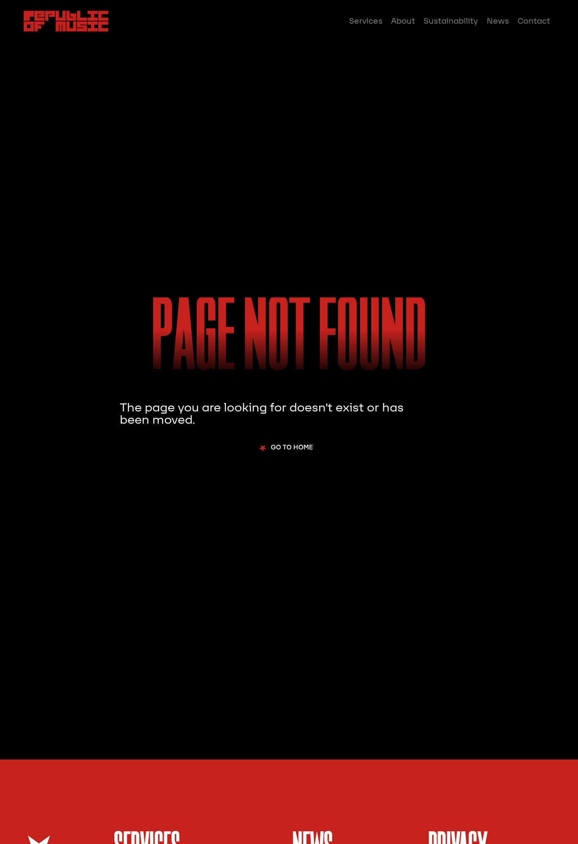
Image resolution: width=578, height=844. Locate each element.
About (403, 21)
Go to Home (292, 447)
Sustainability (451, 21)
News (498, 21)
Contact (533, 21)
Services (366, 21)
